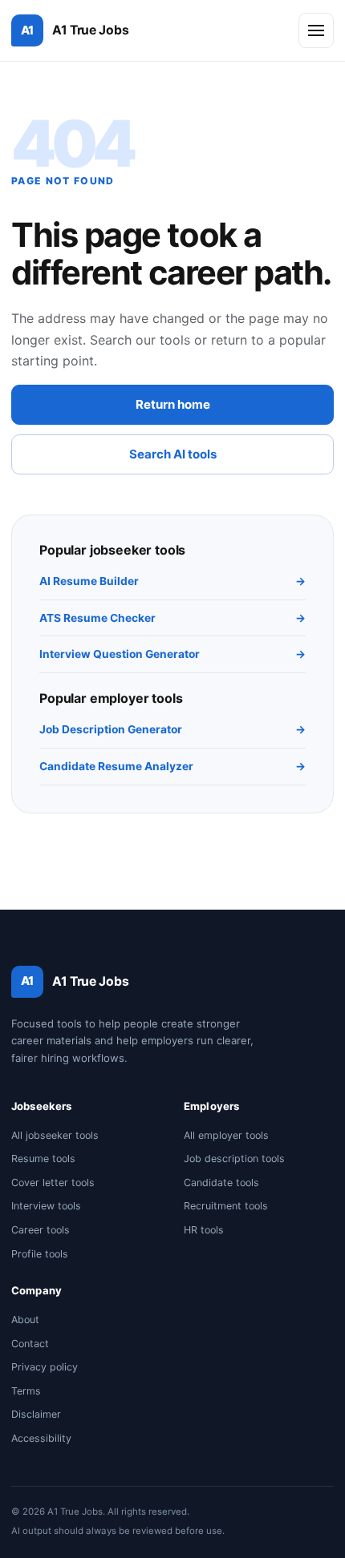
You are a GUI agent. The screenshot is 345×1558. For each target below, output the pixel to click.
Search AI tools (173, 454)
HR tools (204, 1230)
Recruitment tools (226, 1206)
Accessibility (41, 1438)
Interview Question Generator (172, 654)
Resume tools (43, 1158)
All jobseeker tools (55, 1135)
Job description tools (234, 1158)
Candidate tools (221, 1183)
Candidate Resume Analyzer (172, 766)
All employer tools (226, 1135)
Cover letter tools (53, 1183)
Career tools (40, 1230)
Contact (30, 1344)
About (25, 1320)
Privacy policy (44, 1367)
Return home (173, 404)
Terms (26, 1391)
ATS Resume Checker (172, 617)
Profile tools (39, 1254)
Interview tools (46, 1206)
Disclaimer (36, 1414)
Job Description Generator (172, 729)
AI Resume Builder (172, 581)
